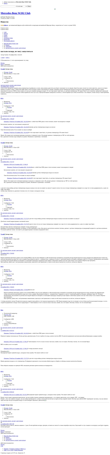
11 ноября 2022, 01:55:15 (7, 330)
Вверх (2, 431)
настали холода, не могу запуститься (11, 85)
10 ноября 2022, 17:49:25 (7, 287)
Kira (2, 310)
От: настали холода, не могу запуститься (12, 116)
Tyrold (2, 69)
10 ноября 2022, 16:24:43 (7, 86)
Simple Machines (18, 450)
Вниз (2, 64)
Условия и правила (14, 448)
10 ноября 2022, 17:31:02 (7, 216)
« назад (3, 57)
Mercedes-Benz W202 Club (15, 13)
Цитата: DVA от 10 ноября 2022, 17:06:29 (16, 164)
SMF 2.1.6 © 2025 (9, 450)
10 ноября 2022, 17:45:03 (7, 253)
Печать (3, 63)
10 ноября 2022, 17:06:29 (7, 119)
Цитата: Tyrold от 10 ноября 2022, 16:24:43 (16, 121)
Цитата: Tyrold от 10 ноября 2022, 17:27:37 (16, 218)
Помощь (6, 448)
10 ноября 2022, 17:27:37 (7, 161)
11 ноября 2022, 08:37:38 (7, 424)
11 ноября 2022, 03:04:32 (7, 392)
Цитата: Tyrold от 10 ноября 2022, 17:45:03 (16, 289)
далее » (8, 57)
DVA (2, 98)
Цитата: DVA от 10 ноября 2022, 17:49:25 (16, 341)
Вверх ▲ (23, 448)
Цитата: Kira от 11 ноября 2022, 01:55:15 (15, 394)
